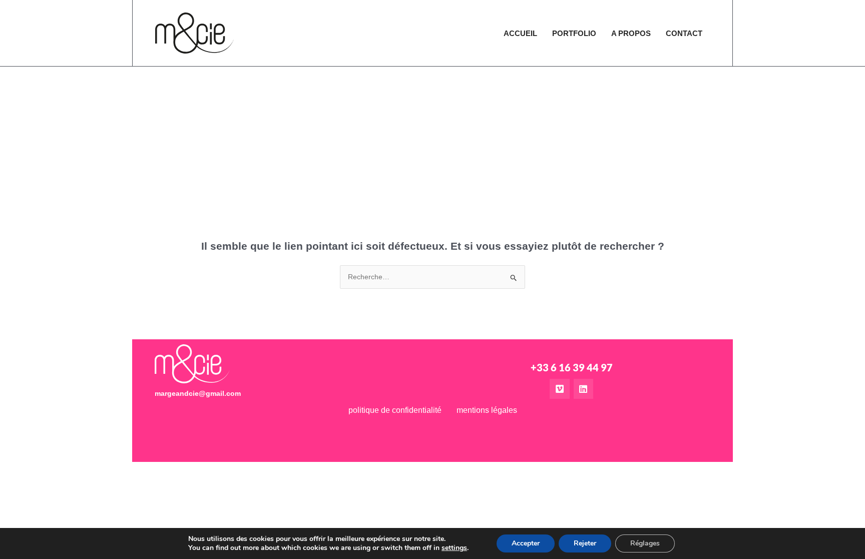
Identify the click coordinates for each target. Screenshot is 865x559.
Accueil (520, 33)
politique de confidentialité (395, 410)
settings (454, 547)
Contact (684, 33)
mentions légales (487, 410)
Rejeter (585, 543)
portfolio (574, 33)
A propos (631, 33)
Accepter (526, 543)
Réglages (645, 543)
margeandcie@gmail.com (198, 393)
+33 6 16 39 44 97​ (572, 367)
